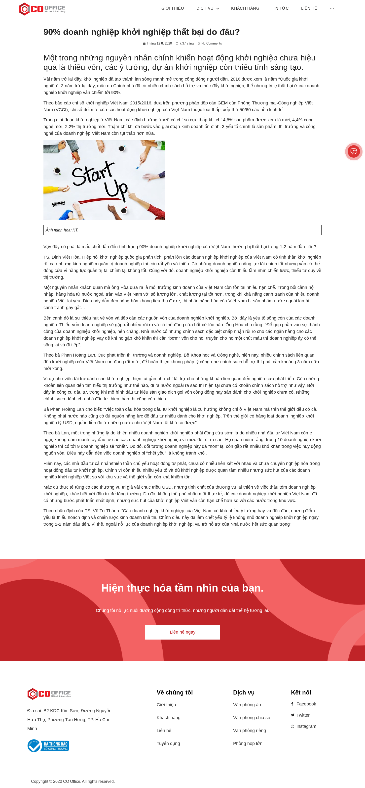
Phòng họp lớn (247, 743)
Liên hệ (164, 730)
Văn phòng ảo (247, 704)
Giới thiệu (166, 704)
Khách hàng (169, 717)
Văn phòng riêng (249, 730)
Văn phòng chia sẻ (251, 717)
